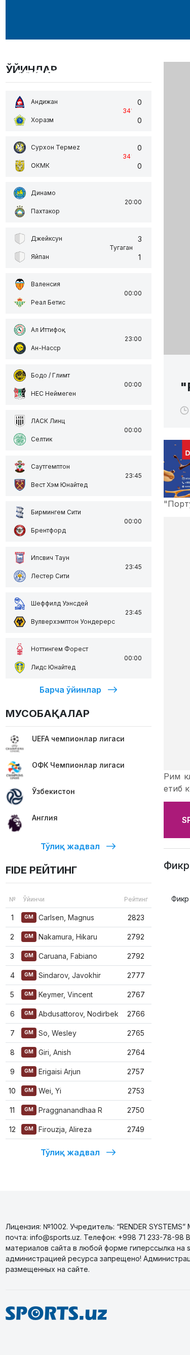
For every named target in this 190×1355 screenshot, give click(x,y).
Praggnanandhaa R (63, 1110)
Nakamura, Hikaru (60, 936)
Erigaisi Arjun (52, 1071)
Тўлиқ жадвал (70, 846)
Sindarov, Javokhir (62, 975)
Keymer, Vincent (58, 994)
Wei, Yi (42, 1090)
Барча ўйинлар (70, 690)
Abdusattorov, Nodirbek (71, 1013)
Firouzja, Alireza (58, 1129)
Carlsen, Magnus (59, 917)
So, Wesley (50, 1033)
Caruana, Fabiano (60, 956)
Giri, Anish (47, 1052)
